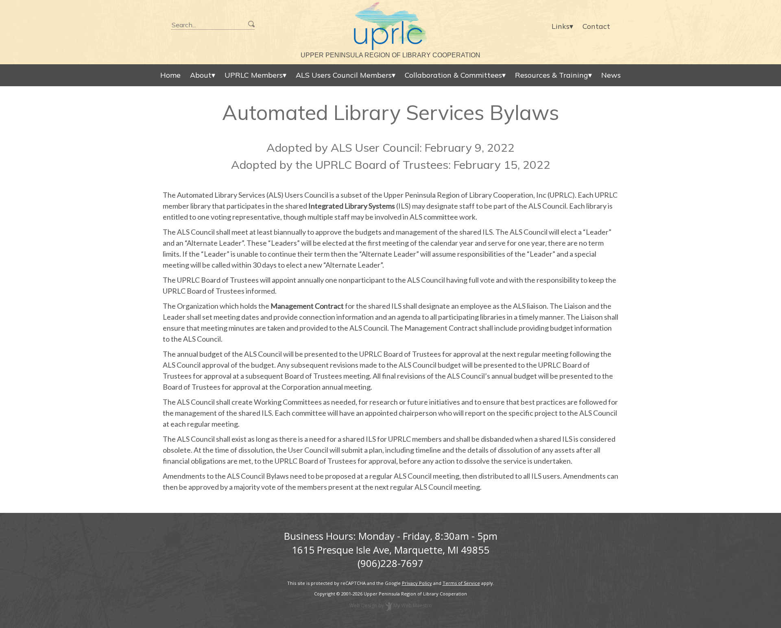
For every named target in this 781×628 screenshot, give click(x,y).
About (201, 75)
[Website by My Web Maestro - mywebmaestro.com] (388, 605)
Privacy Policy (417, 583)
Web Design (363, 605)
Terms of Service (461, 583)
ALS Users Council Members (344, 75)
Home (170, 75)
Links (560, 26)
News (611, 75)
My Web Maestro (412, 605)
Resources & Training (551, 75)
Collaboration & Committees (453, 75)
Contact (596, 26)
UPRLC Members (254, 75)
